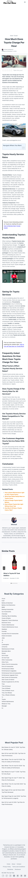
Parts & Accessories (7, 666)
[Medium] (14, 875)
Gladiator (4, 629)
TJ (2, 697)
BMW (3, 607)
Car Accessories (6, 611)
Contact (19, 864)
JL (2, 642)
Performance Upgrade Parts (10, 675)
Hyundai (4, 631)
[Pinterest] (17, 875)
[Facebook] (3, 875)
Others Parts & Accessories (10, 664)
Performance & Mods (8, 668)
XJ (2, 708)
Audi (3, 600)
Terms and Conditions (18, 866)
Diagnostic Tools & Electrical (10, 620)
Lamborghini (5, 644)
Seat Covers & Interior (8, 679)
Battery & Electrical (7, 603)
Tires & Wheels (6, 688)
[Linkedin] (21, 875)
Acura (3, 598)
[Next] (24, 568)
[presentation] (14, 562)
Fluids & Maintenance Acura (10, 627)
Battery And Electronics (8, 605)
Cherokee (4, 614)
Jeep (3, 638)
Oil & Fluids (5, 655)
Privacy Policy (7, 866)
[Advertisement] (14, 19)
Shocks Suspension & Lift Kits (10, 682)
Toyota (4, 699)
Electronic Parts (6, 622)
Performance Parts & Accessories (11, 673)
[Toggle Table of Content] (22, 148)
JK (2, 640)
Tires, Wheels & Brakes (8, 695)
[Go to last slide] (4, 568)
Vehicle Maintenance (8, 701)
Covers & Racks (6, 618)
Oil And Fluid (5, 657)
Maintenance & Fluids (8, 649)
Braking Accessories (7, 609)
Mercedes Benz (6, 651)
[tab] (12, 583)
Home (8, 864)
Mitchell (11, 49)
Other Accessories (7, 660)
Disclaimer (10, 869)
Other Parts (5, 662)
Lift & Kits (4, 646)
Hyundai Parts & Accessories (10, 633)
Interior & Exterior (7, 636)
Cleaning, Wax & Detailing (9, 616)
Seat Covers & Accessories (9, 677)
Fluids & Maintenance (8, 625)
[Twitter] (6, 875)
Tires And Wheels (7, 692)
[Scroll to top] (24, 875)
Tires (3, 684)
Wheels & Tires (6, 703)
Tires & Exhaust (6, 686)
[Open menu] (24, 2)
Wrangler (4, 706)
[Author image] (3, 50)
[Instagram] (10, 875)
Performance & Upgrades (9, 671)
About (13, 864)
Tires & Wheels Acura (8, 690)
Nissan (4, 653)
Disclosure (18, 869)
